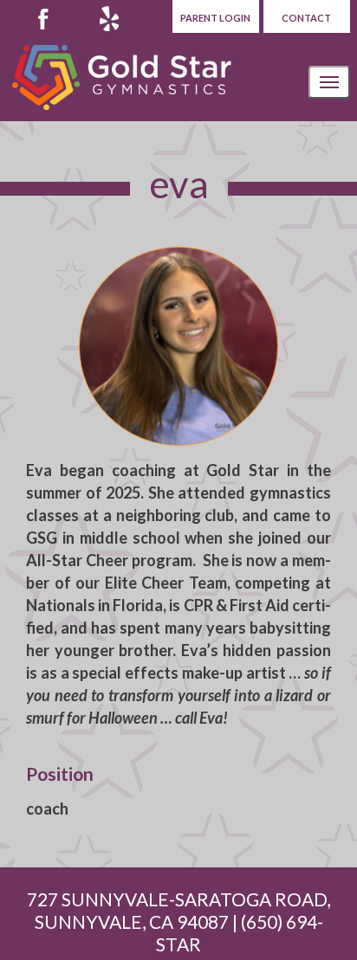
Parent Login (215, 17)
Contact (306, 17)
